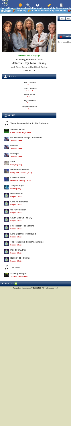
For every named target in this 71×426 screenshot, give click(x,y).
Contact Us (8, 283)
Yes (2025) (20, 10)
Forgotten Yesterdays (7, 9)
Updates (20, 8)
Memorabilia (49, 8)
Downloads (37, 8)
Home (7, 10)
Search (28, 8)
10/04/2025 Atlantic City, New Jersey (48, 10)
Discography (61, 8)
